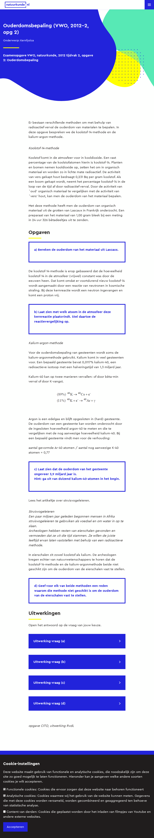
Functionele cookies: (75, 789)
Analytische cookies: (76, 800)
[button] (149, 4)
